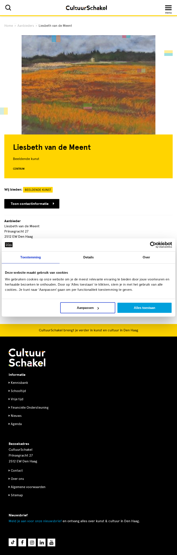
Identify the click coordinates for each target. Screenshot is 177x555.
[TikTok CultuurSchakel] (12, 542)
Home (8, 26)
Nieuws (16, 416)
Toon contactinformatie (30, 204)
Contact (17, 471)
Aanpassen (85, 308)
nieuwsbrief (35, 521)
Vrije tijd (17, 399)
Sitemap (17, 495)
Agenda (16, 424)
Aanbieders (25, 26)
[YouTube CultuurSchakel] (51, 542)
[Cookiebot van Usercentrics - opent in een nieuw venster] (153, 245)
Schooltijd (18, 391)
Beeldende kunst (38, 190)
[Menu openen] (168, 7)
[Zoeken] (8, 8)
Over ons (17, 479)
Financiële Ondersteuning (30, 408)
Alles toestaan (144, 308)
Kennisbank (19, 383)
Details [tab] (88, 257)
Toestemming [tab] (30, 257)
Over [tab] (146, 257)
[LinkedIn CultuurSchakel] (42, 542)
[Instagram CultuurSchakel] (32, 542)
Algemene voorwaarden (28, 487)
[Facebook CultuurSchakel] (22, 542)
